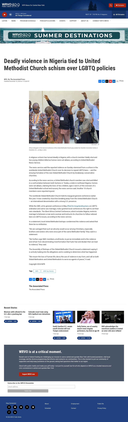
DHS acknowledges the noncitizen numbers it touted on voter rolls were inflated (112, 328)
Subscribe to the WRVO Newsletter (21, 383)
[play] (4, 14)
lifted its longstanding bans (78, 206)
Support (73, 21)
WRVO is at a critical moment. (40, 352)
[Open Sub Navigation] (9, 21)
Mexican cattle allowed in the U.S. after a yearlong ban (14, 313)
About (47, 404)
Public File (101, 404)
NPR (37, 271)
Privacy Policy (102, 408)
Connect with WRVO (101, 21)
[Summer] (64, 35)
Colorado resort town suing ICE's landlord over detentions (39, 313)
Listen (4, 21)
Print (121, 81)
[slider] (13, 14)
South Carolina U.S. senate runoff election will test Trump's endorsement (62, 328)
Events (62, 21)
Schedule (48, 408)
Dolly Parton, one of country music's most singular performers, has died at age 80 (88, 328)
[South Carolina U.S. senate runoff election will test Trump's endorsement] (64, 317)
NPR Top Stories (48, 271)
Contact (73, 408)
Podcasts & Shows (47, 21)
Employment (75, 404)
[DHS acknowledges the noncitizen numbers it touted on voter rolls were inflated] (113, 317)
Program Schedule (28, 21)
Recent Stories (10, 307)
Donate (121, 5)
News (14, 21)
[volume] (10, 14)
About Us (84, 21)
